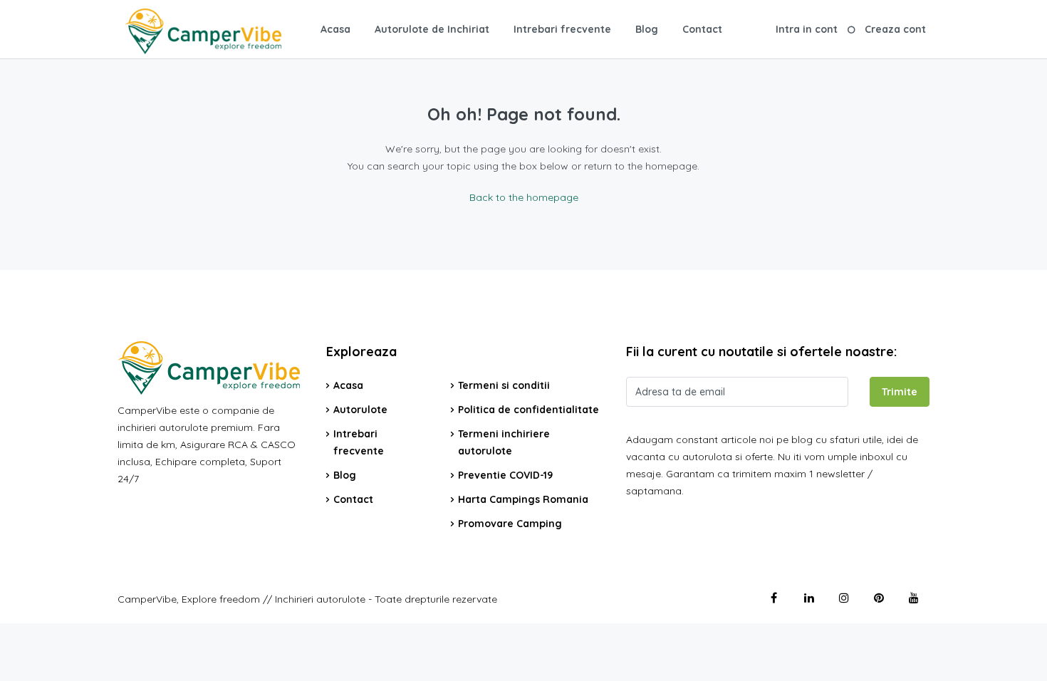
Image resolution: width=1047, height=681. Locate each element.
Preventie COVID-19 (505, 475)
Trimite (899, 391)
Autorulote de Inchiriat (432, 29)
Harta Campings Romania (523, 499)
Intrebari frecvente (562, 29)
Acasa (335, 29)
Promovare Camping (510, 523)
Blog (646, 29)
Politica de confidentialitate (528, 409)
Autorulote (360, 409)
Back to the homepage (523, 197)
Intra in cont (807, 29)
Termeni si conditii (504, 385)
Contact (702, 29)
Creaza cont (895, 29)
